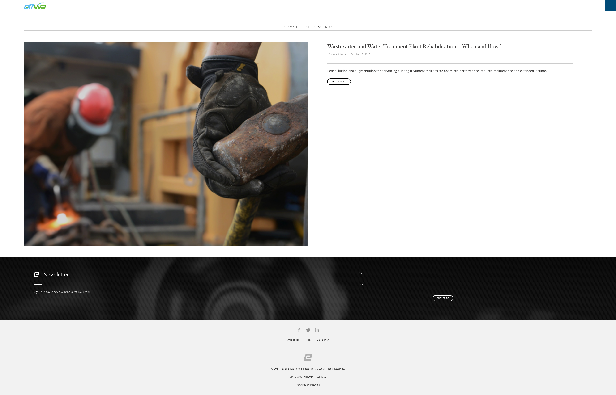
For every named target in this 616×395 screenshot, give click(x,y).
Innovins (315, 384)
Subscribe (443, 298)
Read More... (339, 81)
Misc (328, 27)
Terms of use (292, 339)
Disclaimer (323, 339)
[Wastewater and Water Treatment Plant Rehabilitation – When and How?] (166, 143)
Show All (291, 27)
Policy (308, 339)
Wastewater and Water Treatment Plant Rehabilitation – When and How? (414, 47)
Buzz (317, 27)
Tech (305, 27)
